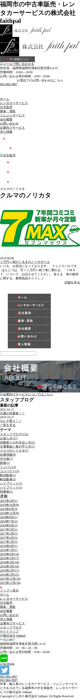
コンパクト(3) (9, 471)
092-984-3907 (8, 84)
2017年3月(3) (8, 533)
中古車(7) (6, 458)
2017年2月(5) (8, 537)
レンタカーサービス (14, 103)
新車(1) (5, 463)
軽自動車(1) (8, 475)
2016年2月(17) (9, 570)
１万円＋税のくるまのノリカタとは (25, 262)
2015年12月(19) (10, 578)
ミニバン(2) (8, 467)
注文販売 (6, 107)
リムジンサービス (12, 115)
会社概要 (6, 119)
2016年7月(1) (8, 550)
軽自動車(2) (8, 479)
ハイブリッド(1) (11, 483)
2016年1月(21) (9, 574)
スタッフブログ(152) (14, 434)
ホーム (4, 99)
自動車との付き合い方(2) (17, 442)
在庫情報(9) (8, 454)
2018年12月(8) (9, 513)
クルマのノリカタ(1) (14, 450)
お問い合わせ (9, 123)
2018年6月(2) (8, 525)
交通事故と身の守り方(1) (17, 446)
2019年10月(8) (9, 505)
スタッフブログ (11, 627)
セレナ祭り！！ (11, 421)
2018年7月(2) (8, 521)
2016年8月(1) (8, 546)
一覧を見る (8, 425)
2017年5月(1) (8, 529)
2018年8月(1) (8, 517)
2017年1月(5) (8, 542)
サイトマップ (9, 631)
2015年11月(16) (10, 583)
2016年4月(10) (9, 562)
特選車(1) (6, 491)
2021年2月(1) (8, 500)
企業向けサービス (12, 127)
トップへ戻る (9, 590)
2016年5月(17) (9, 558)
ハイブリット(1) (11, 487)
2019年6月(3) (8, 509)
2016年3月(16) (9, 566)
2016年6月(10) (9, 554)
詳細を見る (72, 282)
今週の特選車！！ (12, 413)
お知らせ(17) (8, 438)
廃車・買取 (8, 111)
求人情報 (6, 131)
